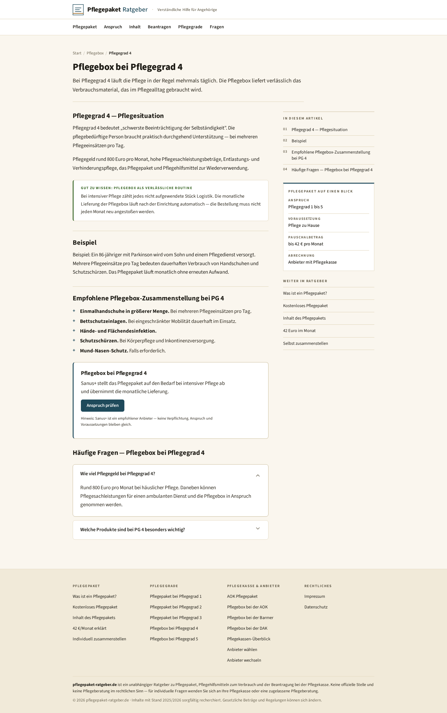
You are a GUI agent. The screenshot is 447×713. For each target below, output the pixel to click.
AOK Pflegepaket (242, 596)
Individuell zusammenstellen (99, 639)
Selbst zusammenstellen (305, 343)
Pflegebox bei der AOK (247, 607)
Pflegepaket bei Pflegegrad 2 (176, 607)
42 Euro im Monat (299, 330)
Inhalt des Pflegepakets (304, 318)
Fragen (217, 27)
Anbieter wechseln (244, 660)
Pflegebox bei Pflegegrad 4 (174, 628)
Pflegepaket (85, 27)
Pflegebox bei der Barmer (250, 617)
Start (77, 53)
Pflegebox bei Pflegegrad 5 (174, 639)
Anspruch (113, 27)
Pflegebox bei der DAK (247, 628)
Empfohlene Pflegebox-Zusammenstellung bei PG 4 (331, 155)
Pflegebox (95, 53)
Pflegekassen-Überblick (248, 639)
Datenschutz (315, 607)
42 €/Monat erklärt (89, 628)
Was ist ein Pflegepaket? (305, 293)
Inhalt (134, 27)
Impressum (314, 596)
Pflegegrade (190, 27)
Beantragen (159, 27)
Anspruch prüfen (103, 405)
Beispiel (299, 141)
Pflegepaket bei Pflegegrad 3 (176, 617)
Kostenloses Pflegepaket (305, 306)
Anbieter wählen (242, 649)
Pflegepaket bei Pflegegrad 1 (176, 596)
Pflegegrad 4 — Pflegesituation (320, 129)
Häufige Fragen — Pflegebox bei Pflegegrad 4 (332, 170)
